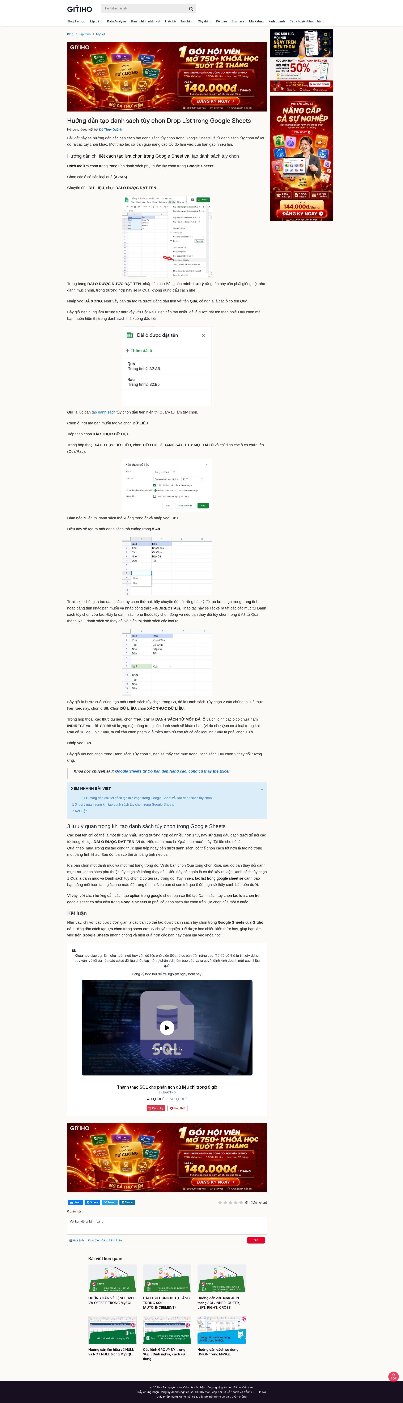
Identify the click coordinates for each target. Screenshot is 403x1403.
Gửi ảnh (78, 1240)
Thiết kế (169, 21)
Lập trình (96, 21)
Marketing (256, 21)
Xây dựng (204, 21)
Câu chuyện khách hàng (306, 21)
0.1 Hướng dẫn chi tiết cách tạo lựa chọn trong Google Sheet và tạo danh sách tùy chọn (147, 798)
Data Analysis (116, 21)
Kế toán (221, 21)
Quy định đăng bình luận (105, 1240)
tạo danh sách (103, 412)
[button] (262, 789)
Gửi (256, 1240)
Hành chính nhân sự (145, 21)
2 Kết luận (79, 811)
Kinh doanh (276, 21)
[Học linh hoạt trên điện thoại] (304, 60)
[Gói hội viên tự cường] (304, 158)
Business (238, 21)
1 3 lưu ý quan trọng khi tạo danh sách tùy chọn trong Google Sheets (123, 804)
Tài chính (187, 21)
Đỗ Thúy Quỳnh (110, 129)
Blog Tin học (76, 21)
